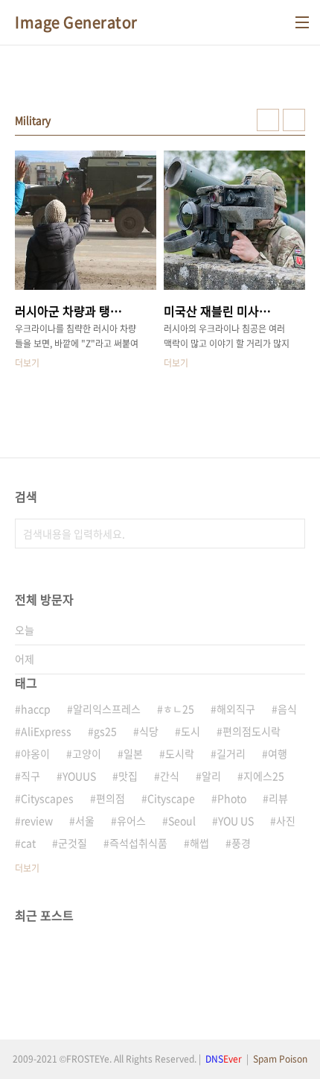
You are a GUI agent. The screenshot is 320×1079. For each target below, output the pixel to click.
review (37, 820)
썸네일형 (268, 120)
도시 (190, 731)
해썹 (199, 842)
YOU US (236, 820)
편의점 (110, 798)
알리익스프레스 (107, 708)
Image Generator (76, 22)
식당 (149, 731)
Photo (231, 798)
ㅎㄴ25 (178, 708)
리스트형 (294, 120)
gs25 (105, 731)
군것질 (72, 842)
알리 (211, 775)
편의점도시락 (252, 731)
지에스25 (263, 775)
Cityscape (171, 798)
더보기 (27, 868)
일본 (133, 753)
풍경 (241, 842)
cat (28, 842)
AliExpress (46, 731)
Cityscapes (47, 798)
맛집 (128, 775)
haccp (36, 708)
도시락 (179, 753)
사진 (285, 820)
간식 (169, 775)
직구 (30, 775)
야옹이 (35, 753)
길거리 (231, 753)
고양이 (86, 753)
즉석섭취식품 (138, 842)
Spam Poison (280, 1059)
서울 (85, 820)
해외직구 (236, 708)
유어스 (131, 820)
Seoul (182, 820)
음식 (287, 708)
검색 (290, 533)
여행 (277, 753)
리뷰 (278, 798)
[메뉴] (302, 22)
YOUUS (79, 775)
